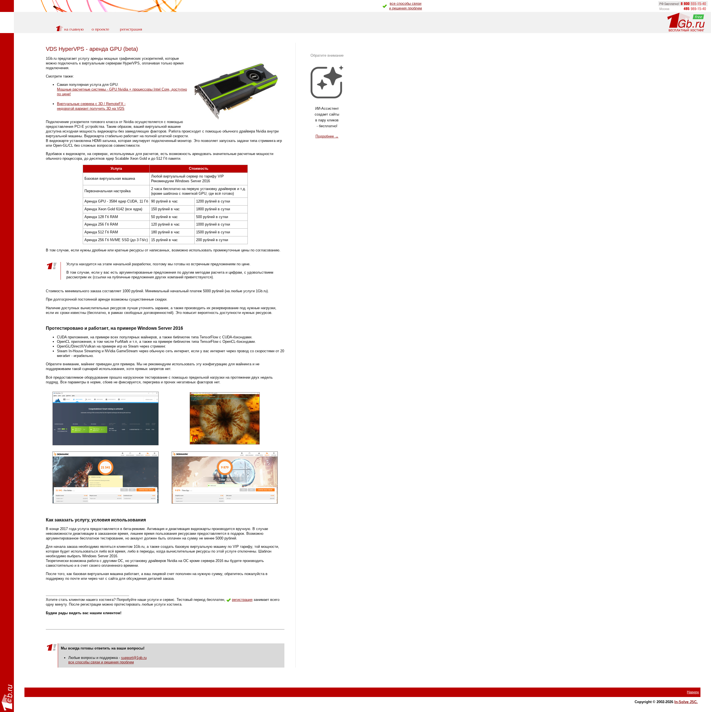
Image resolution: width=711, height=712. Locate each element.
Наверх (693, 692)
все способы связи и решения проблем (101, 662)
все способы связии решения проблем (405, 5)
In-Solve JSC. (686, 702)
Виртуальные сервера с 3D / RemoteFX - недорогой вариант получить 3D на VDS (91, 106)
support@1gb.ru (134, 658)
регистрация (242, 600)
